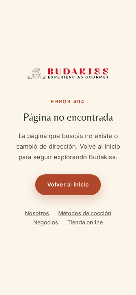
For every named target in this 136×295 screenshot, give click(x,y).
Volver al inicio (68, 184)
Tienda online (85, 222)
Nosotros (37, 213)
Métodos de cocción (84, 213)
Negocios (45, 222)
